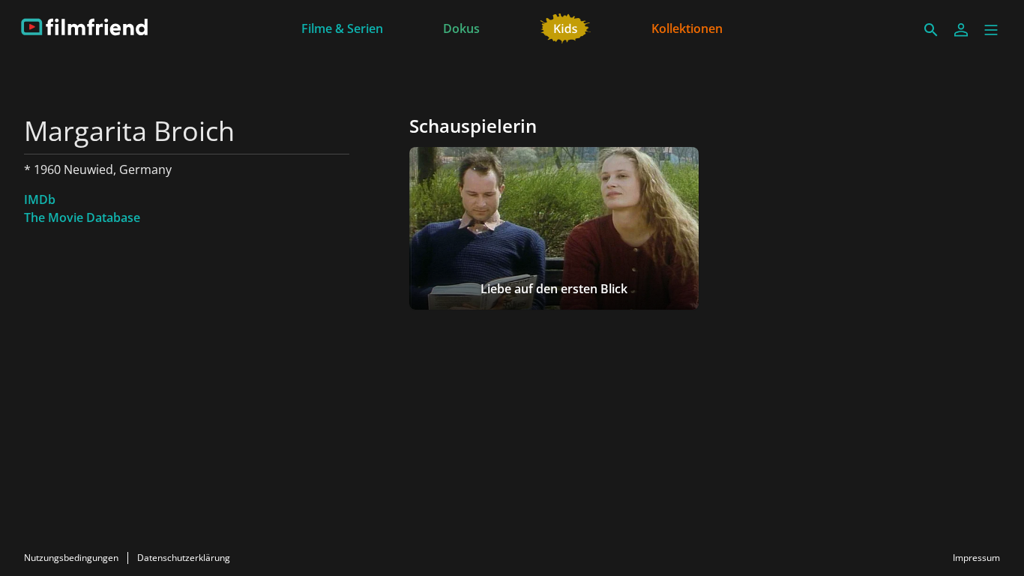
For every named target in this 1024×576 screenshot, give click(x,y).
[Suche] (931, 30)
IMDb (39, 199)
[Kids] (565, 27)
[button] (991, 30)
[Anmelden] (961, 30)
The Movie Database (82, 217)
